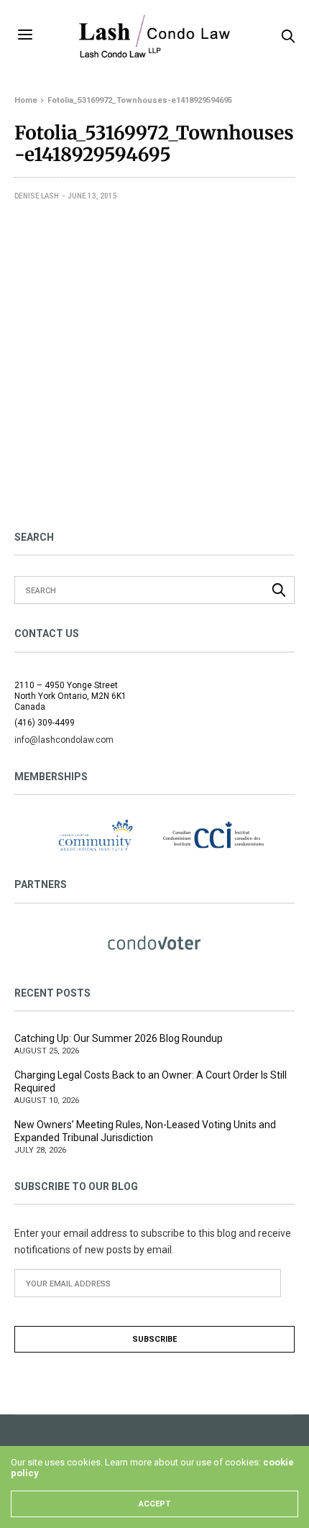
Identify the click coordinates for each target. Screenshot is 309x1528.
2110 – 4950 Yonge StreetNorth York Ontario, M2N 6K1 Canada (70, 696)
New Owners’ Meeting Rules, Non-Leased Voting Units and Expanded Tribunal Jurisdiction (145, 1131)
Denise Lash (36, 196)
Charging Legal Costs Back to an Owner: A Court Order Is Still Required (150, 1081)
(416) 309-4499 (44, 723)
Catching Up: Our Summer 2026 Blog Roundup (118, 1038)
